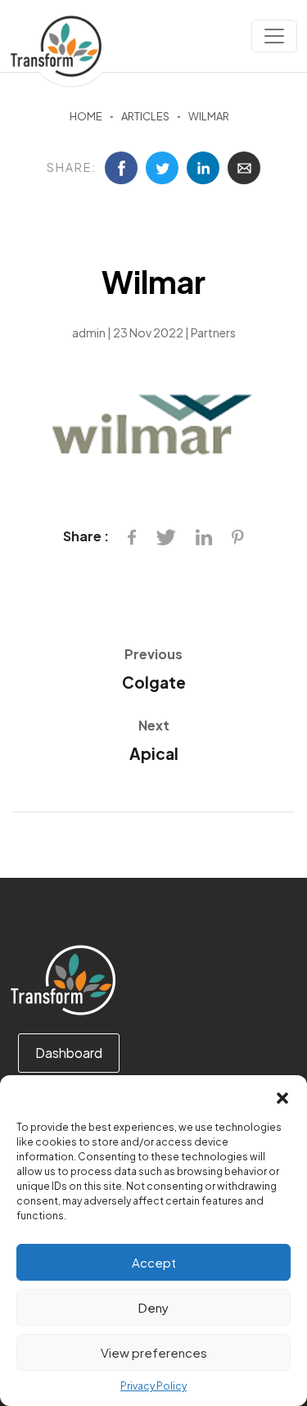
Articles (145, 116)
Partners (213, 332)
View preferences (154, 1352)
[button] (282, 1095)
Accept (154, 1262)
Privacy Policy (153, 1386)
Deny (153, 1307)
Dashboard (68, 1052)
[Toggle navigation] (274, 36)
